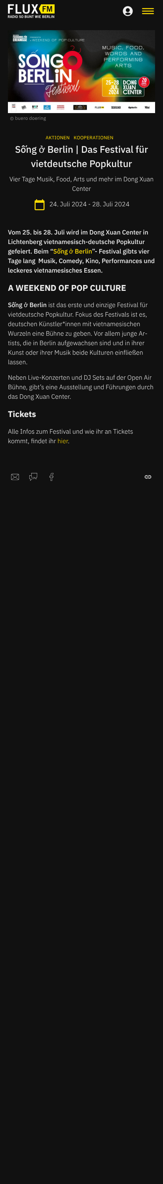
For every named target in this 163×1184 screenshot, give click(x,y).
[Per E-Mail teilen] (15, 477)
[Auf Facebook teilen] (51, 477)
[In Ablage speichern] (148, 477)
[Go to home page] (31, 11)
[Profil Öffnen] (128, 11)
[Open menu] (148, 11)
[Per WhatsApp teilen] (33, 477)
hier (62, 441)
